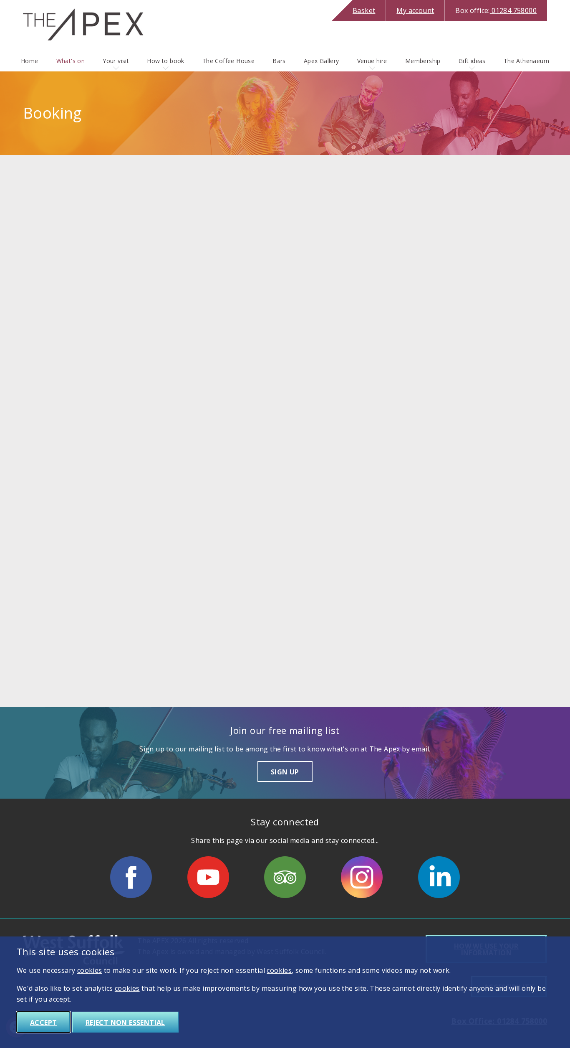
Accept (43, 1022)
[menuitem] (30, 61)
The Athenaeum (526, 61)
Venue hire (372, 61)
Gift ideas (472, 61)
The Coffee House (228, 61)
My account (415, 10)
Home (29, 61)
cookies (89, 970)
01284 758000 (496, 10)
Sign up (285, 771)
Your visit (116, 61)
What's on (70, 61)
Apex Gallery (321, 61)
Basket (364, 10)
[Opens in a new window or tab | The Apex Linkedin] (439, 877)
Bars (279, 61)
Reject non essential (125, 1022)
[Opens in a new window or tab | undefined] (131, 877)
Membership (423, 61)
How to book (165, 61)
